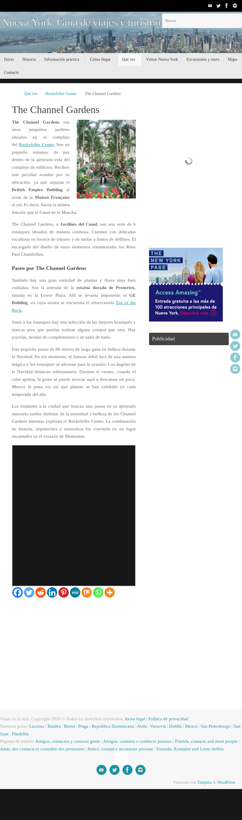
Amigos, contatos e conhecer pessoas (137, 741)
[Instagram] (235, 5)
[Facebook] (227, 5)
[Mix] (86, 592)
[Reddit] (40, 592)
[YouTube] (210, 5)
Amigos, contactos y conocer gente (67, 741)
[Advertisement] (74, 642)
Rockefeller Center (61, 93)
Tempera (204, 782)
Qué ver (30, 93)
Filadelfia (20, 734)
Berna (69, 726)
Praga (83, 726)
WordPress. (226, 782)
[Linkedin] (52, 592)
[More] (109, 592)
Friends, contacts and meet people (206, 741)
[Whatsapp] (98, 592)
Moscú (191, 726)
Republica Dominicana (113, 726)
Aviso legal (135, 718)
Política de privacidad (168, 718)
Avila (142, 726)
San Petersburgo (215, 726)
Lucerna (36, 726)
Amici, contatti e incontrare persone (120, 749)
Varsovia (158, 726)
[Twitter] (218, 5)
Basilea (54, 726)
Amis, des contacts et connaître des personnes (42, 749)
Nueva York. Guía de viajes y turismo (80, 22)
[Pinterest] (63, 592)
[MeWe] (75, 592)
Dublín (175, 726)
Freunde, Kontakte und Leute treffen (190, 749)
